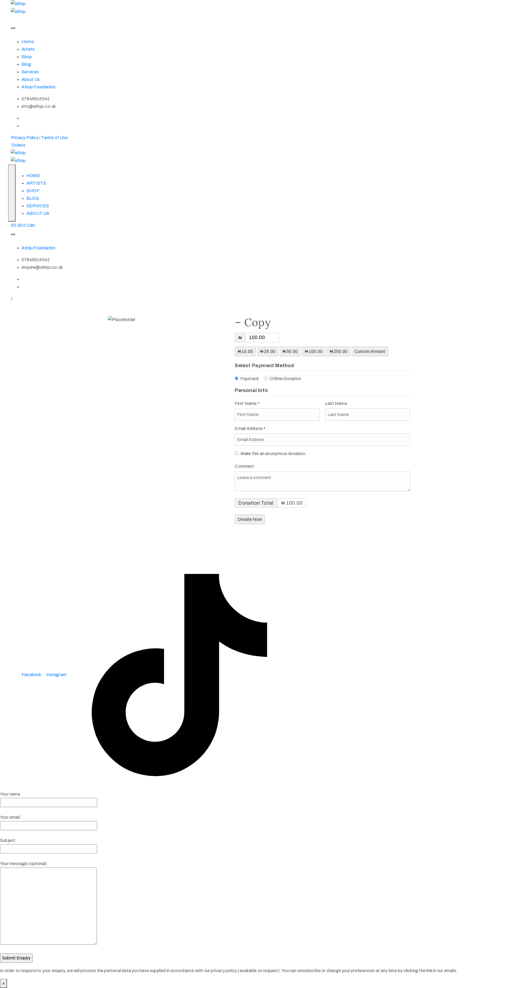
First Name (247, 403)
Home (28, 41)
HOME (33, 175)
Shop (27, 56)
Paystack (249, 378)
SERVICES (37, 206)
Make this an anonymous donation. (273, 453)
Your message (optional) (23, 863)
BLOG (32, 198)
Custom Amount (370, 351)
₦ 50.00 (290, 351)
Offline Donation (285, 378)
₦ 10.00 (245, 351)
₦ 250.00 (338, 351)
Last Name (336, 403)
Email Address (250, 428)
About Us (31, 79)
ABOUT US (38, 213)
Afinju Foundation (38, 87)
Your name (10, 794)
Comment (245, 466)
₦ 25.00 (267, 351)
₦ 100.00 (313, 351)
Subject (7, 840)
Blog (26, 64)
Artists (28, 49)
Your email (10, 817)
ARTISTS (36, 183)
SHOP (32, 190)
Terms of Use (54, 137)
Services (30, 72)
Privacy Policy (24, 137)
